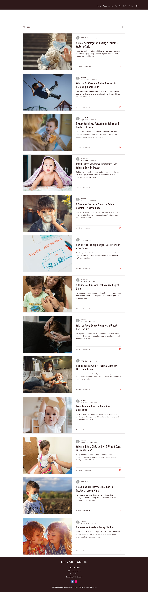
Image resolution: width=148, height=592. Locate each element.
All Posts (27, 27)
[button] (122, 27)
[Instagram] (76, 581)
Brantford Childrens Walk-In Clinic (74, 562)
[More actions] (120, 38)
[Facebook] (72, 581)
